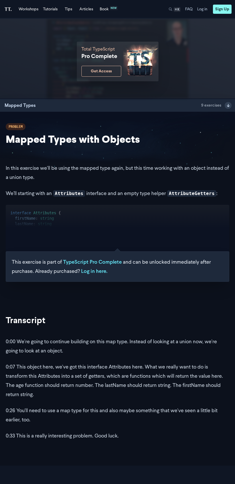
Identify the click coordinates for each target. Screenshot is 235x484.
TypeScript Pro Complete (92, 261)
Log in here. (94, 271)
